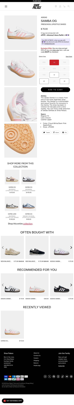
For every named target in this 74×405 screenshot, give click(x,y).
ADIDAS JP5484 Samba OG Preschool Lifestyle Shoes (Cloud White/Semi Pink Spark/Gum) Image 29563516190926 (20, 89)
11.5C (64, 62)
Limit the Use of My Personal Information (12, 385)
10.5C (44, 62)
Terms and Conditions (19, 383)
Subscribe (61, 366)
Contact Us (37, 355)
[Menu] (6, 6)
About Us (36, 353)
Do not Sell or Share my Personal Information (13, 386)
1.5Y (64, 74)
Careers (36, 358)
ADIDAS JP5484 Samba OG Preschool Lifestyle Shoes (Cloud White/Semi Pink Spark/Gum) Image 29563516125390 (20, 17)
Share (57, 132)
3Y (64, 81)
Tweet (48, 132)
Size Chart (69, 56)
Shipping (36, 360)
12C (44, 68)
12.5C (54, 68)
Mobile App (37, 365)
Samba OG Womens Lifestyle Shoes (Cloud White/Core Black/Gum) (28, 172)
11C (54, 62)
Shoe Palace (9, 383)
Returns (36, 363)
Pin (66, 132)
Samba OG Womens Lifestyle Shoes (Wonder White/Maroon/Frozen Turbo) (11, 174)
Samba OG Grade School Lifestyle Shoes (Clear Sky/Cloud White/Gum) (28, 199)
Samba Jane (12, 214)
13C (64, 68)
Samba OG (12, 187)
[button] (12, 400)
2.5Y (54, 81)
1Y (54, 75)
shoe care (55, 50)
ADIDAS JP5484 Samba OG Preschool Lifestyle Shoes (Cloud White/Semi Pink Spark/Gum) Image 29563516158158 (20, 53)
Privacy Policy (29, 383)
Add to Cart (55, 90)
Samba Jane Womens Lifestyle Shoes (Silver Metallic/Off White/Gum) (11, 199)
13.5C (44, 74)
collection (27, 223)
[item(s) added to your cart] (64, 6)
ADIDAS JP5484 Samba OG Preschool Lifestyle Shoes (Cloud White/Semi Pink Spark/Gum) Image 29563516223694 (20, 125)
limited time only (50, 44)
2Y (44, 81)
